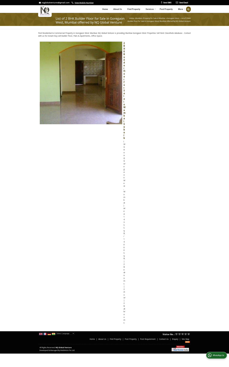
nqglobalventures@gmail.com (56, 2)
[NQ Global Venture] (45, 11)
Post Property (166, 9)
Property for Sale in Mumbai (154, 18)
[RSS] (187, 342)
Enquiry (175, 339)
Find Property (133, 9)
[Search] (188, 9)
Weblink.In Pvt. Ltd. (67, 350)
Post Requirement (148, 339)
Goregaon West (173, 18)
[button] (84, 2)
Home (105, 9)
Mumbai (138, 18)
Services (150, 9)
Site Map (185, 339)
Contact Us (164, 339)
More (180, 9)
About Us (117, 9)
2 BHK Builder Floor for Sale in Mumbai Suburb (124, 90)
